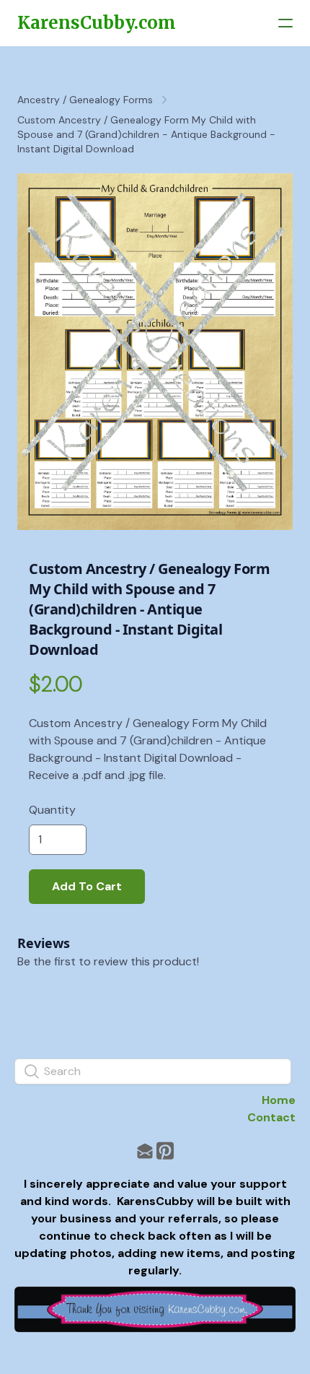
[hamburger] (285, 23)
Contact (271, 1117)
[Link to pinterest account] (165, 1150)
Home (279, 1100)
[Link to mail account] (145, 1150)
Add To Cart (87, 886)
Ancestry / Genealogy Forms (85, 99)
